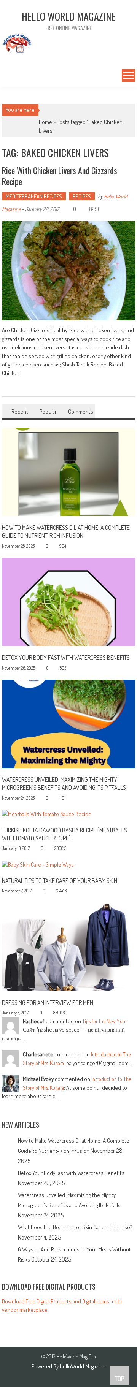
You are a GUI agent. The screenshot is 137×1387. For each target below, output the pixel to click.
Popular (48, 411)
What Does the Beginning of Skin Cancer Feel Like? (75, 1227)
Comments (80, 411)
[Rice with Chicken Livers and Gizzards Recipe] (68, 270)
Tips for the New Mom (104, 1021)
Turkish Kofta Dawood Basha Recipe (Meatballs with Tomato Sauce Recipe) (64, 834)
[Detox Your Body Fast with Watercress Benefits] (68, 601)
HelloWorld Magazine (82, 1366)
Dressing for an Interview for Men (47, 1003)
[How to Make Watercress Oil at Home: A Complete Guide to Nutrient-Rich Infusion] (68, 471)
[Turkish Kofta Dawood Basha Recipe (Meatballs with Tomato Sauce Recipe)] (46, 813)
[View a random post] (7, 76)
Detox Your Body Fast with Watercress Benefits (66, 657)
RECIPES (82, 196)
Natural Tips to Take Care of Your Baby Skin (59, 881)
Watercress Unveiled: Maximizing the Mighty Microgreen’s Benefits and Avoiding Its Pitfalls (64, 783)
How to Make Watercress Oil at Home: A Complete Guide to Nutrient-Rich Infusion (66, 531)
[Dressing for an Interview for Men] (68, 946)
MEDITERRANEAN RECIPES (34, 196)
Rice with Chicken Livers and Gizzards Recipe (59, 175)
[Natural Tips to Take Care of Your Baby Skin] (38, 864)
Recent (19, 411)
